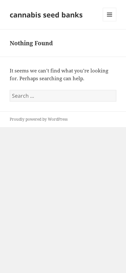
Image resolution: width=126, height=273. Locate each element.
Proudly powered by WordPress (39, 119)
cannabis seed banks (46, 14)
